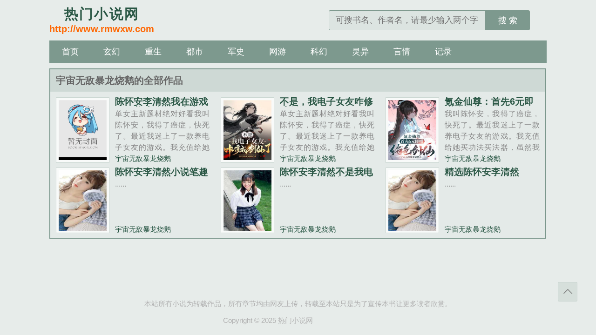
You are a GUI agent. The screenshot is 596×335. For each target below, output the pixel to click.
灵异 (360, 51)
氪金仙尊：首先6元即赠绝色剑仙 (489, 106)
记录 (443, 51)
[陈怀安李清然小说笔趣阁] (82, 229)
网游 (277, 51)
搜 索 (507, 20)
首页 (70, 51)
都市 (194, 51)
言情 (401, 51)
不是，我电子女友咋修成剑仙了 (326, 106)
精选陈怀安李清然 (482, 172)
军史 (236, 51)
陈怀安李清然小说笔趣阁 (161, 176)
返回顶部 (567, 292)
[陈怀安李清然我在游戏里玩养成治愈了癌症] (82, 159)
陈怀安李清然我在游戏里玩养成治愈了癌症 (161, 106)
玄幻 (111, 51)
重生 (153, 51)
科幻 (319, 51)
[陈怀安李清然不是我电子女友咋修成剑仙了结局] (247, 229)
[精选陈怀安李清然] (412, 229)
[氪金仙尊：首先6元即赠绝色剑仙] (412, 159)
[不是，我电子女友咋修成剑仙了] (247, 159)
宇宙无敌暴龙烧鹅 (143, 158)
